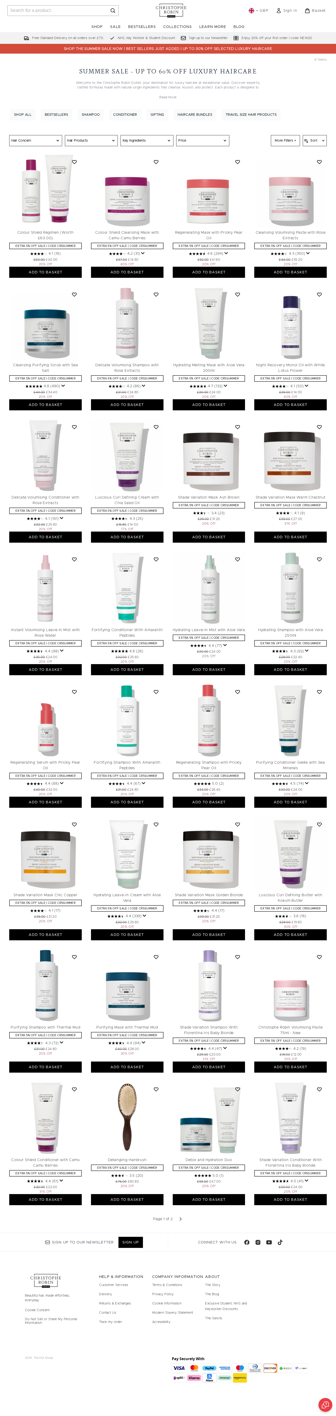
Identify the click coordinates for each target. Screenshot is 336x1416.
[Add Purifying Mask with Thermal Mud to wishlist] (156, 956)
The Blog (212, 1294)
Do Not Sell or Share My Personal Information (51, 1321)
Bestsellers (56, 114)
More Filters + (285, 140)
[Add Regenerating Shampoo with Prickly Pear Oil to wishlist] (237, 691)
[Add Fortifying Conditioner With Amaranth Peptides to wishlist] (156, 559)
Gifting (157, 114)
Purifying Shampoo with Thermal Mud (45, 1027)
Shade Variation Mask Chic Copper (45, 895)
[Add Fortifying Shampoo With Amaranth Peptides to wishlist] (156, 691)
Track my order (110, 1322)
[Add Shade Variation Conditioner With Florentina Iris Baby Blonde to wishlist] (319, 1089)
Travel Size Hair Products (251, 114)
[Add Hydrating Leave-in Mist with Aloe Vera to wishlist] (237, 559)
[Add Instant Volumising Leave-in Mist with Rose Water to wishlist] (74, 559)
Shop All (22, 114)
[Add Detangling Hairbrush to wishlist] (156, 1089)
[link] (286, 10)
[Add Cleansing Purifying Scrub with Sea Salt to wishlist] (74, 294)
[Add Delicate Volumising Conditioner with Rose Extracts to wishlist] (74, 427)
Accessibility (161, 1322)
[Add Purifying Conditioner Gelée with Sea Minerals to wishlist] (319, 691)
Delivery (105, 1294)
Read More (168, 97)
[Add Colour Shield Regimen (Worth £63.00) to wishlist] (74, 161)
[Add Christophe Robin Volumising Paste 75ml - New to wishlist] (319, 956)
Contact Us (107, 1312)
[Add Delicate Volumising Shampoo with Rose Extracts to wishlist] (156, 294)
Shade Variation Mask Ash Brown (209, 497)
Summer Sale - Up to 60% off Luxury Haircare (168, 71)
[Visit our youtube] (269, 1242)
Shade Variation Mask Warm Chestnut (291, 497)
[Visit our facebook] (246, 1242)
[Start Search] (113, 11)
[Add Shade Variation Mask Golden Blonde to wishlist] (237, 824)
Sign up (130, 1242)
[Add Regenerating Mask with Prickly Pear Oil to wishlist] (237, 161)
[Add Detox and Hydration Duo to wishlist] (237, 1089)
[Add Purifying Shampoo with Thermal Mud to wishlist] (74, 956)
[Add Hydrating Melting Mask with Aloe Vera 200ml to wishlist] (237, 294)
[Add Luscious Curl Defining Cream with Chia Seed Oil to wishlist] (156, 427)
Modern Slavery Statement (172, 1312)
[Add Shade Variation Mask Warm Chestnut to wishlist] (319, 427)
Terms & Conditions (167, 1285)
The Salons (213, 1318)
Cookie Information (166, 1303)
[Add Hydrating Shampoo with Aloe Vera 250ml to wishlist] (319, 559)
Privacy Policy (163, 1294)
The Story (212, 1285)
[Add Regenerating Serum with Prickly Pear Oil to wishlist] (74, 691)
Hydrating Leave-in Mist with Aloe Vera (209, 630)
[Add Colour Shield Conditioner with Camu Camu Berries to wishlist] (74, 1089)
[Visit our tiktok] (280, 1242)
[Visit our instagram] (257, 1242)
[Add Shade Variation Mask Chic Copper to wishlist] (74, 824)
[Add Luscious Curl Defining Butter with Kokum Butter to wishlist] (319, 824)
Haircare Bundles (195, 114)
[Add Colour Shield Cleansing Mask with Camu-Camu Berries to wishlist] (156, 161)
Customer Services (113, 1285)
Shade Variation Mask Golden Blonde (209, 895)
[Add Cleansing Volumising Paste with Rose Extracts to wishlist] (319, 161)
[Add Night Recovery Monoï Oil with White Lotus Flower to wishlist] (319, 294)
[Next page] (180, 1219)
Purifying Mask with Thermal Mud (127, 1027)
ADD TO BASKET (45, 272)
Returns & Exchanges (115, 1303)
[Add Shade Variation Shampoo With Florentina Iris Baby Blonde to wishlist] (237, 956)
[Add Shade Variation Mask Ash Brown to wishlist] (237, 427)
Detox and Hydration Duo (209, 1160)
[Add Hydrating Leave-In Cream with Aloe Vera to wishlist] (156, 824)
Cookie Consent (37, 1310)
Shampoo (91, 114)
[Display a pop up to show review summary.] (143, 253)
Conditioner (125, 114)
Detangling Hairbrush (127, 1160)
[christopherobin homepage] (171, 11)
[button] (325, 1405)
